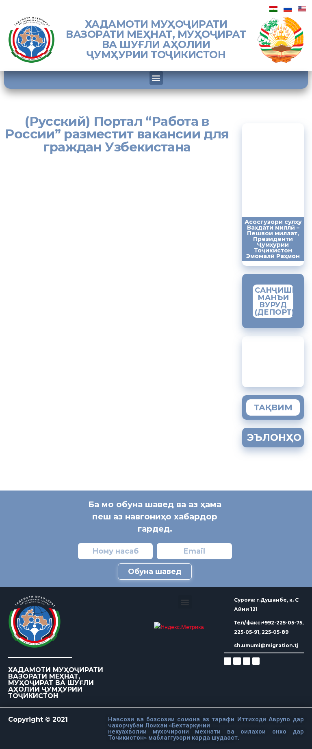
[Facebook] (236, 661)
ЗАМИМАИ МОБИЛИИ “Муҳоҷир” (282, 360)
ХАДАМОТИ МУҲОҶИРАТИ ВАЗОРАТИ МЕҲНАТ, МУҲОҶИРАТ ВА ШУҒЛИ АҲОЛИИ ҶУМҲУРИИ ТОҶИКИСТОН (156, 39)
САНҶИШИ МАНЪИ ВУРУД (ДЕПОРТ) (276, 301)
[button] (156, 78)
